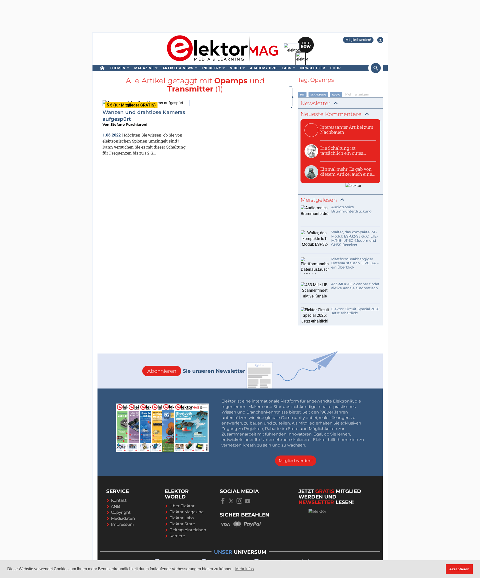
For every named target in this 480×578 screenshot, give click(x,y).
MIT (302, 94)
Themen (118, 68)
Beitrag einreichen (188, 530)
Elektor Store (182, 524)
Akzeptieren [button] (459, 569)
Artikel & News (178, 68)
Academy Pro (263, 68)
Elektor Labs (182, 518)
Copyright (120, 512)
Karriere (177, 536)
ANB (115, 506)
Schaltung (318, 94)
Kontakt (118, 500)
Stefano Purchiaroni (128, 124)
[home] (102, 68)
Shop (335, 68)
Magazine (144, 68)
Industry (211, 68)
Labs (287, 68)
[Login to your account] (380, 40)
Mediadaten (123, 518)
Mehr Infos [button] (244, 569)
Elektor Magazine (187, 512)
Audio (336, 94)
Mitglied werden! (358, 40)
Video (235, 68)
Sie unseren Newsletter (196, 371)
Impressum (122, 524)
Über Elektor (182, 506)
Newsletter (312, 68)
